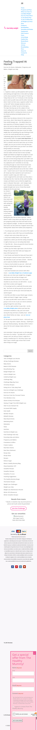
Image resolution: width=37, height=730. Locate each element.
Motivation (18, 67)
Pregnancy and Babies (10, 440)
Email (16, 685)
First (13, 670)
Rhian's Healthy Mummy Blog (12, 463)
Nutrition (6, 429)
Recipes (6, 458)
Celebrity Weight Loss (10, 377)
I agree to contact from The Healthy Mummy (22, 707)
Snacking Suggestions (10, 476)
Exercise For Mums (9, 67)
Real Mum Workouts (10, 450)
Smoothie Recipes (9, 468)
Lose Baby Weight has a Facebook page (20, 273)
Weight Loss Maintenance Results (13, 489)
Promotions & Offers (9, 442)
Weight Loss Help (13, 69)
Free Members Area (9, 398)
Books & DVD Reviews (10, 366)
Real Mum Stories (9, 447)
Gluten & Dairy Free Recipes (12, 400)
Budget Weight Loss (9, 371)
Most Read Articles (9, 419)
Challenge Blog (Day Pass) (11, 382)
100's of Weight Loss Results (12, 358)
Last (13, 677)
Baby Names (7, 364)
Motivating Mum (8, 421)
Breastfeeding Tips (9, 369)
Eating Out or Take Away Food (12, 387)
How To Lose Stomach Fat (11, 406)
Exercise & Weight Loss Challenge (13, 390)
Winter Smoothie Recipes (11, 495)
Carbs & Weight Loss (9, 374)
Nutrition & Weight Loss (10, 432)
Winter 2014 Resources (10, 492)
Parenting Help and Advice (11, 437)
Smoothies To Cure (9, 474)
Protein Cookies (8, 445)
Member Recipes (8, 413)
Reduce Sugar (8, 461)
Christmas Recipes (9, 385)
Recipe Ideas (7, 455)
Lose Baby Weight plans (11, 308)
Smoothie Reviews (9, 471)
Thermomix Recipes (9, 482)
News (5, 427)
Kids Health (7, 411)
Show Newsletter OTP (10, 466)
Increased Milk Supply (10, 408)
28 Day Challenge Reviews (11, 361)
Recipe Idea (7, 453)
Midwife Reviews (8, 416)
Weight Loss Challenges (10, 484)
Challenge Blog (8, 379)
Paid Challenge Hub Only (11, 434)
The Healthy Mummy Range (12, 479)
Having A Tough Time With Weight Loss (15, 403)
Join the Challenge (18, 508)
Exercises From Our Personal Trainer (14, 395)
